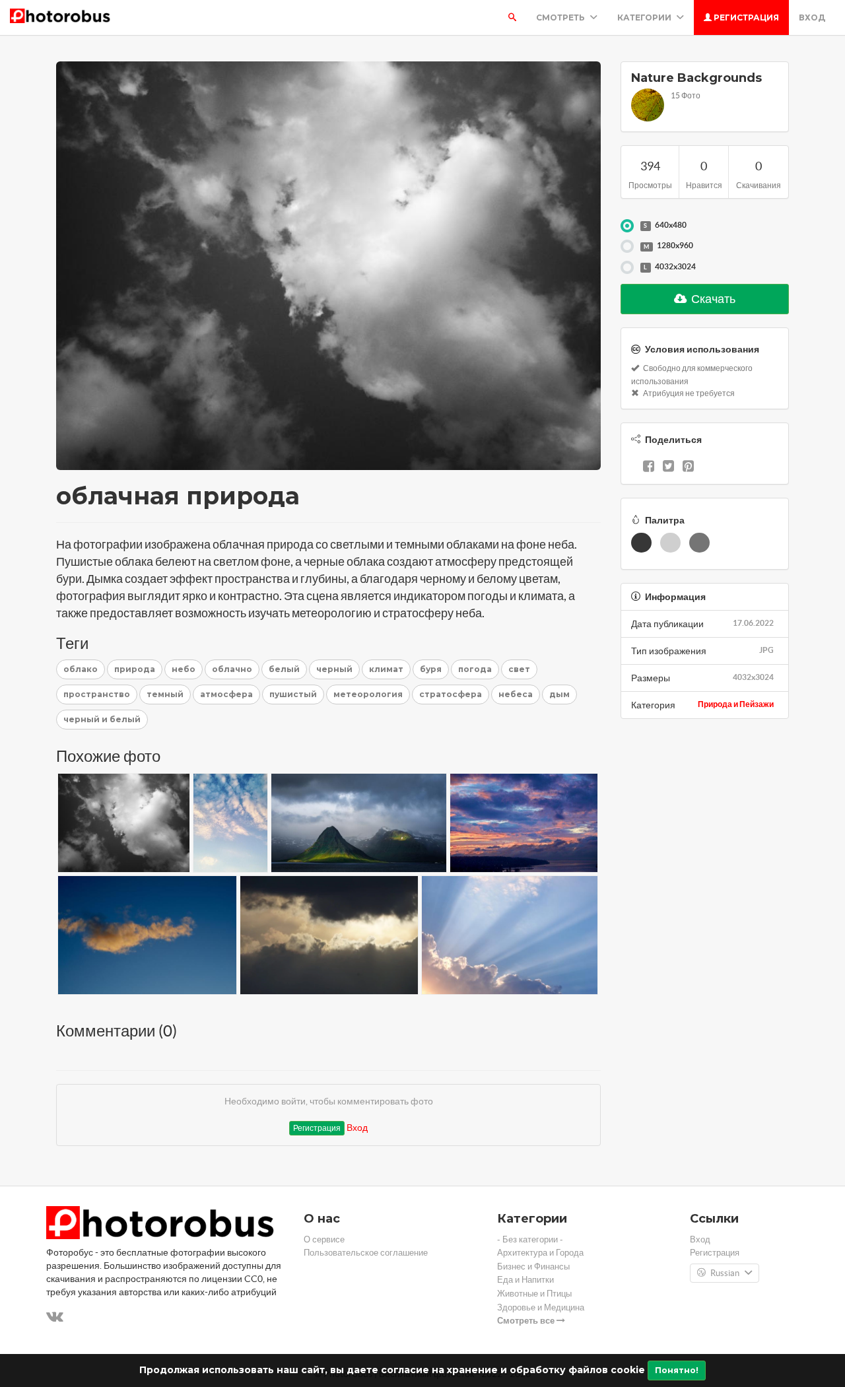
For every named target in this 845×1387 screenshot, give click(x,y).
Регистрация (745, 17)
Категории (645, 17)
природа (134, 669)
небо (183, 669)
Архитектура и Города (540, 1253)
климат (386, 669)
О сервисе (324, 1239)
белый (284, 669)
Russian (724, 1273)
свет (519, 669)
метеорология (368, 694)
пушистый (293, 694)
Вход (812, 17)
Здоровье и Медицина (540, 1307)
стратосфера (450, 694)
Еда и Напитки (525, 1280)
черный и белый (102, 719)
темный (165, 694)
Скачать (712, 299)
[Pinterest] (688, 467)
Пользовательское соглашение (366, 1253)
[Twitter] (668, 467)
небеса (515, 694)
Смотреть (561, 17)
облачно (232, 669)
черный (334, 669)
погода (475, 669)
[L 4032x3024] (627, 267)
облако (80, 669)
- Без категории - (530, 1239)
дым (559, 694)
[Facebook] (648, 467)
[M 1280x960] (627, 246)
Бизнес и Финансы (533, 1266)
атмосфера (226, 694)
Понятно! (676, 1370)
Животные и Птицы (534, 1294)
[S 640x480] (627, 225)
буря (431, 669)
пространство (96, 694)
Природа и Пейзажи (736, 704)
